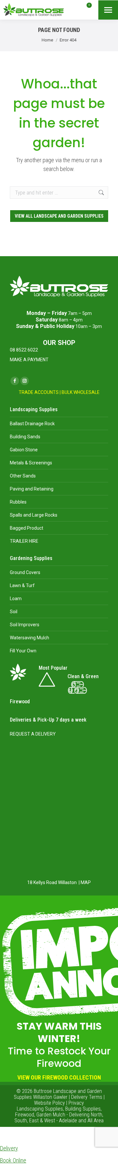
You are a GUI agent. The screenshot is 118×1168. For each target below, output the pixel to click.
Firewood (20, 701)
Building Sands (25, 436)
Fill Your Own (23, 650)
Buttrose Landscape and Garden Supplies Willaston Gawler (58, 1094)
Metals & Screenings (31, 462)
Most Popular (53, 668)
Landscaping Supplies (34, 409)
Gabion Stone (24, 449)
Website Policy (49, 1103)
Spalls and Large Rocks (33, 515)
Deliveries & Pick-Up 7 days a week (48, 720)
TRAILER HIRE (24, 541)
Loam (16, 598)
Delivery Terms (86, 1097)
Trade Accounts (39, 392)
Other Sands (23, 475)
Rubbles (18, 502)
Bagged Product (26, 528)
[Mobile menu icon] (108, 10)
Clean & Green (83, 676)
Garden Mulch (50, 1115)
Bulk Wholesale (81, 392)
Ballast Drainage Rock (32, 423)
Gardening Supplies (31, 558)
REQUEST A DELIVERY (33, 734)
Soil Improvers (24, 624)
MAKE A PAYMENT (29, 359)
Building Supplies (83, 1109)
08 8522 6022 (24, 349)
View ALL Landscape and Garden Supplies (59, 216)
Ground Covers (25, 572)
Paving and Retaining (31, 488)
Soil (13, 611)
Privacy (76, 1103)
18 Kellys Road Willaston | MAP (59, 882)
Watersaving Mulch (29, 637)
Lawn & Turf (22, 585)
